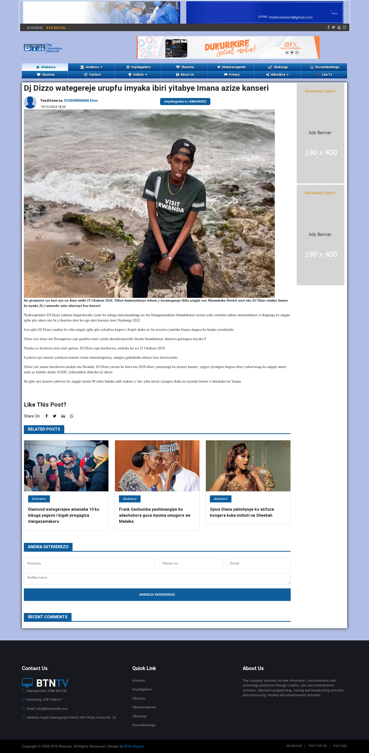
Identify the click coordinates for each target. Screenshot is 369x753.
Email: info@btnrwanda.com (47, 709)
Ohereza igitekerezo (157, 594)
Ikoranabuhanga (327, 67)
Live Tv (327, 74)
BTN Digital (134, 746)
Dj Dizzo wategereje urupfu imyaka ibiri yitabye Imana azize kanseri (146, 88)
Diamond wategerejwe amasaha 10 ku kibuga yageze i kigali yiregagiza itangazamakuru (63, 515)
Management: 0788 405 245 (46, 691)
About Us (187, 74)
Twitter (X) (317, 746)
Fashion (95, 74)
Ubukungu (281, 67)
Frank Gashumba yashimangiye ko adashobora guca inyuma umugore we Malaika (155, 515)
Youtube (340, 746)
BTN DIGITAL (56, 28)
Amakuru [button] (92, 67)
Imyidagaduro (141, 67)
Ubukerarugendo (234, 67)
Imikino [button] (138, 74)
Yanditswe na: (69, 101)
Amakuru (138, 680)
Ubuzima (187, 67)
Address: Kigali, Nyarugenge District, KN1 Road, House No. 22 (71, 717)
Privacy (234, 74)
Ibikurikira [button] (278, 74)
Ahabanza (48, 67)
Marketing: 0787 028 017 (44, 699)
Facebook (294, 746)
